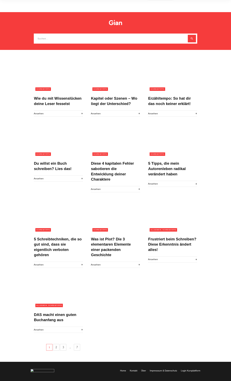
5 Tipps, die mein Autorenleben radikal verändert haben (167, 168)
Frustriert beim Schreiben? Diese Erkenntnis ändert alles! (172, 244)
